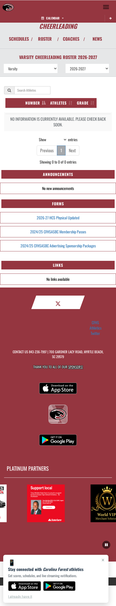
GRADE (82, 103)
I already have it (20, 596)
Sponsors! (75, 366)
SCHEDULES (19, 38)
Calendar (53, 18)
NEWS (97, 38)
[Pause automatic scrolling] (106, 545)
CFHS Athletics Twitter (95, 328)
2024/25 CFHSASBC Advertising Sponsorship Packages (58, 245)
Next (72, 150)
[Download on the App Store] (24, 586)
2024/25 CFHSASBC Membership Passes (58, 231)
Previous (47, 150)
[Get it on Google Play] (59, 586)
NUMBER (32, 103)
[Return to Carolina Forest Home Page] (8, 7)
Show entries (58, 139)
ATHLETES (58, 103)
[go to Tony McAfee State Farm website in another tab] (44, 503)
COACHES (71, 38)
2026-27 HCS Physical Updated (58, 217)
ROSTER (45, 38)
